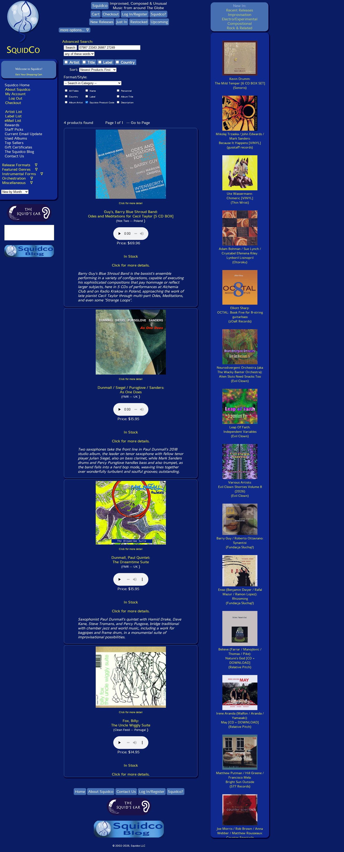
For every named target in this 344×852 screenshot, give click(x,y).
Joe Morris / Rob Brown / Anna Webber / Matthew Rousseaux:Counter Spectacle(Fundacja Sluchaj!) (240, 835)
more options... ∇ (74, 30)
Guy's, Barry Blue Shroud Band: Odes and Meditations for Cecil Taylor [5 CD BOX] (130, 213)
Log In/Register (134, 14)
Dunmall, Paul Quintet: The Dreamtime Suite (130, 559)
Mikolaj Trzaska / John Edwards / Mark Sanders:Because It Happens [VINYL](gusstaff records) (240, 140)
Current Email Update (23, 134)
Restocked (138, 22)
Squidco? (158, 14)
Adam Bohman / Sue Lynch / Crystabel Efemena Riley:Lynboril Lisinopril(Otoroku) (240, 255)
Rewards (12, 125)
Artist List (13, 111)
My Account (15, 94)
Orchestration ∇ (17, 178)
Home (80, 791)
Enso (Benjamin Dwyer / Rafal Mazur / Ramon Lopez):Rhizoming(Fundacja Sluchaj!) (240, 596)
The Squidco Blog (19, 151)
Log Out (15, 98)
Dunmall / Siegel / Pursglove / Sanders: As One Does (131, 389)
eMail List (13, 120)
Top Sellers (14, 143)
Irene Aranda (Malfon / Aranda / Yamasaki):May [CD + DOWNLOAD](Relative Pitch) (240, 720)
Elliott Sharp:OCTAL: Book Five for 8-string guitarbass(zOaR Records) (240, 314)
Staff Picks (14, 129)
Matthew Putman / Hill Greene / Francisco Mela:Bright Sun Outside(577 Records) (240, 779)
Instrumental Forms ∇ (22, 174)
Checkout (13, 103)
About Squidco (17, 89)
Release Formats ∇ (19, 165)
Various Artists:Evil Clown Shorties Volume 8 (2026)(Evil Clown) (240, 489)
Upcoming (159, 22)
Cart (95, 14)
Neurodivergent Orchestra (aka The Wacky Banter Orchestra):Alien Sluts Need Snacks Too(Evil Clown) (240, 374)
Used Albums (16, 138)
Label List (13, 116)
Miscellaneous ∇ (17, 183)
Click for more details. (131, 265)
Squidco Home (17, 85)
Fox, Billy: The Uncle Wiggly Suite (130, 722)
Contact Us (14, 156)
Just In (122, 22)
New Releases (101, 22)
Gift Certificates (18, 147)
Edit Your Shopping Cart (28, 74)
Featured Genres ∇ (20, 169)
